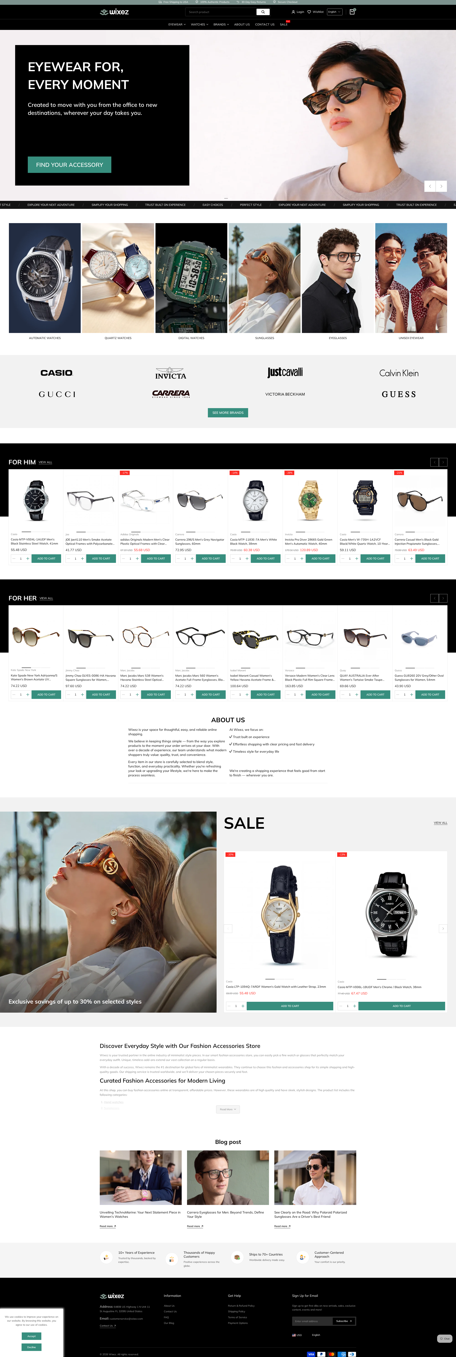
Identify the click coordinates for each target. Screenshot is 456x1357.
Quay (233, 670)
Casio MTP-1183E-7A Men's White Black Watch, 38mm (143, 541)
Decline (31, 1347)
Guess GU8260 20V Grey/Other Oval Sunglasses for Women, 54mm (309, 677)
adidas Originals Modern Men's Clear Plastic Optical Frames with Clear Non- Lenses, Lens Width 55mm (35, 541)
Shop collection (63, 148)
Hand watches (113, 1102)
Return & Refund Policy (241, 1305)
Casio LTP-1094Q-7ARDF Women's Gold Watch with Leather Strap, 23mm (276, 986)
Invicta (179, 534)
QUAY (398, 670)
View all (45, 462)
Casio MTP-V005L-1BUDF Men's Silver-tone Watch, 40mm (416, 541)
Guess (288, 670)
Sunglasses (111, 1108)
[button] (430, 186)
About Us (169, 1305)
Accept (31, 1336)
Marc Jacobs (18, 670)
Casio (123, 534)
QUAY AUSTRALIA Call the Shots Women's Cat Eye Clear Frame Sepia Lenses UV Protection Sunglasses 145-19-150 (419, 678)
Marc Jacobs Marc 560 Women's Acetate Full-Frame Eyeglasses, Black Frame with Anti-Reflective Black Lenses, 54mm (91, 678)
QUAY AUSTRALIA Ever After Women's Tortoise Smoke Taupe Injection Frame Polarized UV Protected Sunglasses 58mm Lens (252, 678)
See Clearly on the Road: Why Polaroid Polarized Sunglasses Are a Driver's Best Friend (310, 1214)
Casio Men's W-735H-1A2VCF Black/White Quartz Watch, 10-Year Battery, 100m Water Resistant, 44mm (254, 542)
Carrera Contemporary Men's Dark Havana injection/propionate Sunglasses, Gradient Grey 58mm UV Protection (364, 542)
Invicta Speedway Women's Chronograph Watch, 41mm (358, 677)
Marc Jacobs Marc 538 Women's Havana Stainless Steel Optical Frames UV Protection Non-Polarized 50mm (35, 677)
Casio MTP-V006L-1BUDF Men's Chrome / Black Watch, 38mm (379, 987)
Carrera (70, 534)
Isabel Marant (128, 670)
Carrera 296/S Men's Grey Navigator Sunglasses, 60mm (90, 541)
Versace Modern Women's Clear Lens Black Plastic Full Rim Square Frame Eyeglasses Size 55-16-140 (200, 678)
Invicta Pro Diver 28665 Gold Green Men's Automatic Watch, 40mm (198, 541)
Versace (180, 670)
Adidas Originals (20, 534)
